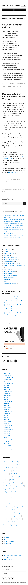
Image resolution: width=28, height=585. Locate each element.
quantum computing (9, 516)
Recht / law (7, 279)
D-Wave (16, 474)
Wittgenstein (18, 525)
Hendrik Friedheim (9, 309)
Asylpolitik (15, 462)
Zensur (11, 181)
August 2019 (7, 395)
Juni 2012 (6, 441)
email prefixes (13, 477)
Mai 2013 (6, 437)
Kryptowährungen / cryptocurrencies (14, 265)
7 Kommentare (18, 181)
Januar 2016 (7, 423)
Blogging (6, 255)
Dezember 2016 (8, 411)
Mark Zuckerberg (8, 507)
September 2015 (8, 429)
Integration (16, 489)
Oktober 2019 (7, 393)
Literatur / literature (20, 83)
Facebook (5, 480)
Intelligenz (6, 492)
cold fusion (6, 474)
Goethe (12, 486)
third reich (15, 522)
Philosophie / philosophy (11, 275)
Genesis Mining (17, 483)
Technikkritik (6, 522)
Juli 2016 (6, 415)
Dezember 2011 (8, 449)
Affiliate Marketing (9, 253)
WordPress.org (8, 543)
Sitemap (4, 573)
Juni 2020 (6, 385)
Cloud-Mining (16, 471)
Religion (6, 281)
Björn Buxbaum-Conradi (11, 305)
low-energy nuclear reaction (11, 501)
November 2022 (8, 377)
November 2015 (8, 425)
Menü (23, 5)
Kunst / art (7, 269)
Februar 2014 (7, 435)
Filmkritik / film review (10, 257)
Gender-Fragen (7, 483)
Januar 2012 (7, 447)
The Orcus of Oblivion (11, 5)
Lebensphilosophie (8, 495)
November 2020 (8, 383)
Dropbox (5, 477)
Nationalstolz (11, 510)
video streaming (7, 525)
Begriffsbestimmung (9, 465)
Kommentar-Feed (9, 541)
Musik (4, 510)
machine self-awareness (10, 504)
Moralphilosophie (19, 507)
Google (5, 489)
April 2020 (6, 387)
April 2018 (6, 399)
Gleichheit (6, 486)
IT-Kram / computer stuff (11, 263)
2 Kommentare (5, 87)
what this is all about (8, 566)
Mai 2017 (6, 403)
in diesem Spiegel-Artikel (15, 172)
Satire (8, 86)
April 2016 (6, 417)
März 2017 (6, 405)
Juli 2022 (6, 381)
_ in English (7, 251)
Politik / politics (5, 84)
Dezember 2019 (8, 391)
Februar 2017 (7, 407)
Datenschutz (16, 582)
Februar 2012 (7, 445)
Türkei (19, 86)
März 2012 (6, 443)
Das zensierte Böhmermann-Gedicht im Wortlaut (13, 96)
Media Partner (8, 559)
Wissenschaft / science (10, 283)
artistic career (6, 462)
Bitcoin (18, 465)
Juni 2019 (6, 397)
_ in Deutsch (12, 83)
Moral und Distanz (9, 233)
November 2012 (8, 439)
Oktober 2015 (7, 427)
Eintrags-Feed (8, 539)
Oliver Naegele (17, 513)
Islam (12, 492)
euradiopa (6, 301)
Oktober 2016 (7, 413)
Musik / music (8, 273)
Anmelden (6, 537)
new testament (7, 513)
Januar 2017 (7, 409)
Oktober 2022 (7, 379)
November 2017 (8, 401)
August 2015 (7, 431)
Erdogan (20, 84)
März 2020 (7, 389)
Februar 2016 (7, 421)
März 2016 (7, 419)
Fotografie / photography (11, 259)
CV (11, 474)
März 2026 (7, 373)
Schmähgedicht (14, 86)
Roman (19, 516)
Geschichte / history (9, 261)
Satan (4, 519)
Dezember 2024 (8, 375)
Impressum (5, 569)
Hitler (10, 489)
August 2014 (7, 433)
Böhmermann (14, 84)
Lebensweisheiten (8, 498)
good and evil (20, 486)
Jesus (16, 492)
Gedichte (4, 86)
